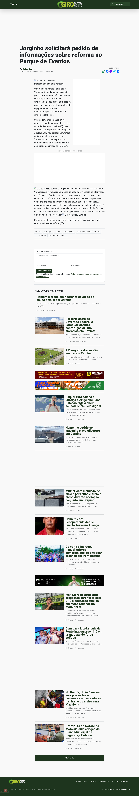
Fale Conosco (104, 782)
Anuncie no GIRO (81, 782)
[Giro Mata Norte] (69, 4)
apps (94, 782)
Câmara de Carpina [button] (84, 232)
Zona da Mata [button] (69, 232)
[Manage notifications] (5, 790)
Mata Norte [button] (53, 236)
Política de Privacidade (120, 782)
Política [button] (58, 232)
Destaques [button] (48, 232)
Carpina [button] (38, 232)
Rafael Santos (29, 69)
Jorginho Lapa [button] (41, 236)
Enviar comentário (44, 271)
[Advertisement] (69, 26)
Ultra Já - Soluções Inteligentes (119, 789)
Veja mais (69, 758)
